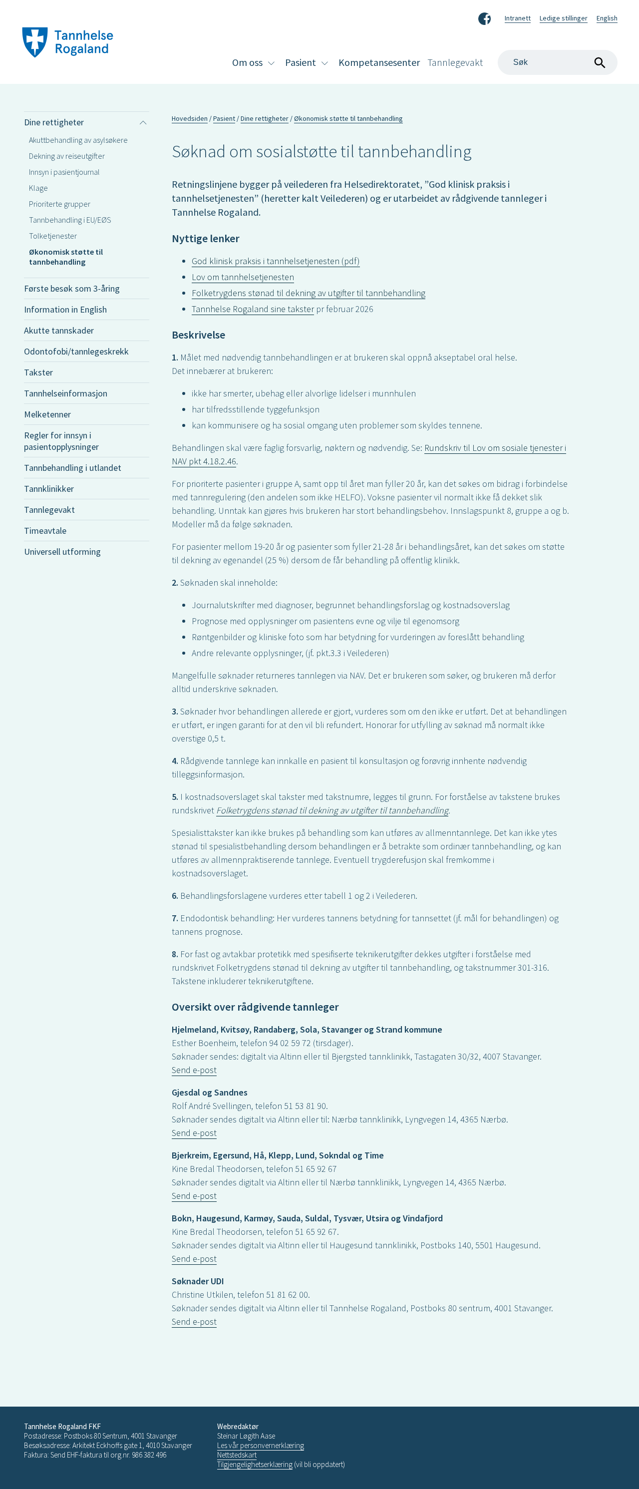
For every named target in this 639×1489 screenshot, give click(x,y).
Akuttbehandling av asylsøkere (78, 140)
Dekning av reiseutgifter (67, 156)
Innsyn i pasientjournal (64, 172)
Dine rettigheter (54, 122)
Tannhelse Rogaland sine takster (253, 309)
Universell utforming (62, 551)
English (607, 17)
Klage (38, 188)
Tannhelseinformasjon (65, 393)
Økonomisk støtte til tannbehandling (66, 257)
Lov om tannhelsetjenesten (243, 277)
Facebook (484, 16)
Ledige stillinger (564, 17)
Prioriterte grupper (59, 204)
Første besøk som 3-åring (72, 288)
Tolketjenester (53, 236)
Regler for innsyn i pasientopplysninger (61, 440)
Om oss (247, 62)
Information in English (65, 309)
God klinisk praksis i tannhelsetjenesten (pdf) (276, 261)
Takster (38, 372)
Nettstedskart (237, 1455)
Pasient (300, 62)
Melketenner (47, 414)
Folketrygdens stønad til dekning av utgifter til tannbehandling (308, 293)
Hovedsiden (190, 118)
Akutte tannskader (59, 330)
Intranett (518, 17)
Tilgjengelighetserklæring (255, 1464)
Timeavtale (45, 530)
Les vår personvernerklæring (260, 1445)
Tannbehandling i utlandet (72, 467)
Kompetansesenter (379, 62)
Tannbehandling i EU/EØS (70, 220)
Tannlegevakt (455, 62)
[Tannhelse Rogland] (67, 43)
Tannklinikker (49, 488)
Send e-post (194, 1070)
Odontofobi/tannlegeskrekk (76, 351)
